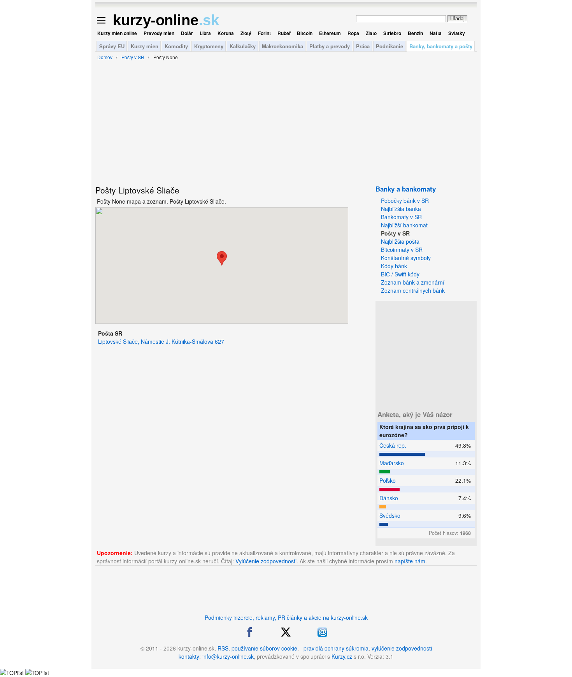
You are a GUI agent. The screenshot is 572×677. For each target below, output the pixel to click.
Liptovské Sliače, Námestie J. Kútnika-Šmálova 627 (161, 341)
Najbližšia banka (401, 209)
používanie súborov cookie (264, 648)
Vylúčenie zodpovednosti (266, 561)
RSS (223, 648)
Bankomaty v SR (401, 217)
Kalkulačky (243, 46)
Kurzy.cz (342, 656)
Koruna (226, 33)
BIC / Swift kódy (400, 274)
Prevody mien (159, 33)
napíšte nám (410, 561)
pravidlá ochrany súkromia (336, 648)
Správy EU (112, 46)
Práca (363, 46)
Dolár (187, 33)
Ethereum (330, 33)
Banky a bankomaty (405, 188)
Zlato (371, 33)
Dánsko (388, 498)
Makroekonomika (282, 46)
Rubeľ (283, 33)
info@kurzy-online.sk (228, 656)
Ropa (353, 33)
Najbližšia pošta (400, 241)
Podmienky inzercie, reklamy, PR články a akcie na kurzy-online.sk (286, 617)
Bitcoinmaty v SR (402, 249)
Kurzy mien (144, 46)
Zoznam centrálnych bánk (413, 290)
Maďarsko (391, 463)
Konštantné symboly (406, 258)
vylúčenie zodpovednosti (402, 648)
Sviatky (456, 33)
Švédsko (389, 515)
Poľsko (387, 480)
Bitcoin (304, 33)
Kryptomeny (208, 46)
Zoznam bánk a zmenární (412, 282)
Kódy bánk (394, 266)
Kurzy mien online (117, 33)
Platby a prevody (329, 46)
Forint (264, 33)
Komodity (176, 46)
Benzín (415, 33)
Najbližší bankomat (404, 225)
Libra (205, 33)
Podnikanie (389, 46)
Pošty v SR (395, 233)
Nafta (436, 33)
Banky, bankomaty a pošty (440, 46)
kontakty (189, 656)
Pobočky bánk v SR (405, 200)
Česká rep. (392, 445)
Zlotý (245, 33)
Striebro (392, 33)
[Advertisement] (58, 191)
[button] (222, 258)
